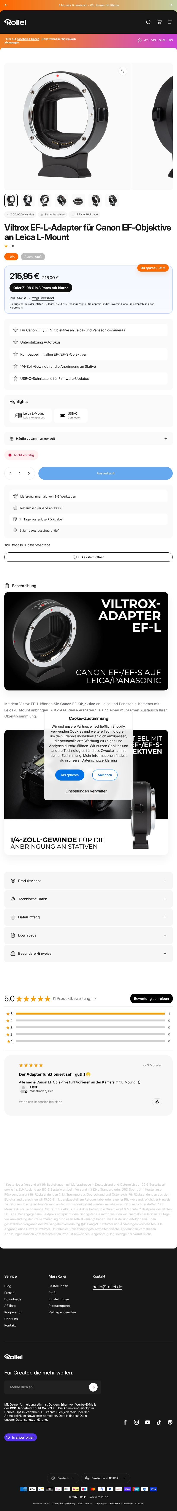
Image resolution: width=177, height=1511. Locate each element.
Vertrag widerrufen (62, 1312)
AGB (79, 1503)
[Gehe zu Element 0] (11, 200)
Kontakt (10, 1325)
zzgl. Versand (43, 298)
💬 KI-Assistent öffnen (88, 557)
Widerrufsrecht (41, 1503)
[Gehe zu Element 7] (112, 200)
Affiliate (10, 1306)
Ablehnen (105, 775)
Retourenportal (60, 1306)
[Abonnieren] (93, 1387)
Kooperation (13, 1312)
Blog (7, 1286)
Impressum (101, 1503)
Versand (89, 1503)
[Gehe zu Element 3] (44, 200)
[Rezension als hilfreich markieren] (157, 1101)
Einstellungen (59, 1299)
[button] (95, 998)
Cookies (139, 1503)
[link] (107, 1287)
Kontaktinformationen (121, 1503)
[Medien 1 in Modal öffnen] (123, 71)
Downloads (12, 1299)
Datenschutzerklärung (99, 760)
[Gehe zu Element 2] (28, 200)
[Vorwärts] (171, 5)
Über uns (11, 1319)
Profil (52, 1293)
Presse (9, 1293)
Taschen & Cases (28, 39)
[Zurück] (6, 5)
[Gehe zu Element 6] (95, 200)
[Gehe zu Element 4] (61, 200)
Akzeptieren (70, 775)
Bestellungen (58, 1286)
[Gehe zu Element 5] (78, 200)
